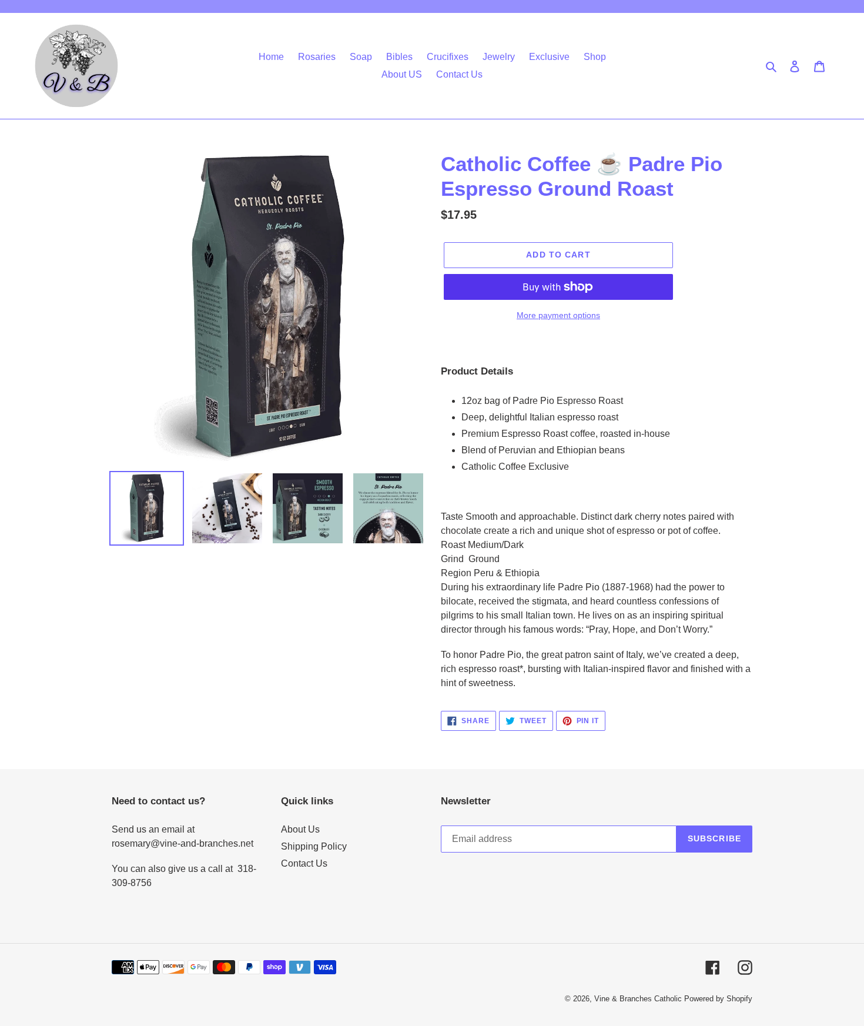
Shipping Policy (314, 846)
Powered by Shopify (718, 998)
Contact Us (304, 863)
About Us (300, 829)
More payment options (558, 315)
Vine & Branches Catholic (638, 998)
